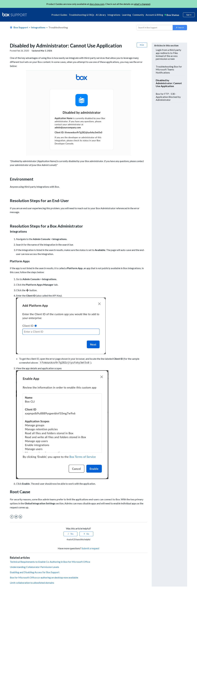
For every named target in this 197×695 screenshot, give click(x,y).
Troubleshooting (58, 27)
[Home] (14, 14)
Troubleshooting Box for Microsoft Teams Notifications (169, 69)
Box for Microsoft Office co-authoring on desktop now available (44, 577)
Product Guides (59, 14)
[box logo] (14, 14)
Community (138, 14)
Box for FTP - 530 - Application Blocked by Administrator (168, 96)
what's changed (142, 3)
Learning (126, 14)
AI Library (101, 14)
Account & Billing (154, 14)
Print (142, 45)
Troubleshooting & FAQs (81, 14)
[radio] (70, 534)
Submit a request (90, 548)
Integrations (113, 14)
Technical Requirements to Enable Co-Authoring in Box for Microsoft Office (50, 561)
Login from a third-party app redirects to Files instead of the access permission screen (168, 54)
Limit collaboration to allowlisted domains (32, 582)
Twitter (16, 517)
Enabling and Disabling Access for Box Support (34, 572)
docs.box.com (97, 3)
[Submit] (180, 27)
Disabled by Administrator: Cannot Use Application (169, 83)
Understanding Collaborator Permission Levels (34, 566)
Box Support (21, 27)
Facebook (12, 517)
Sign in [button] (188, 15)
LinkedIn (20, 517)
